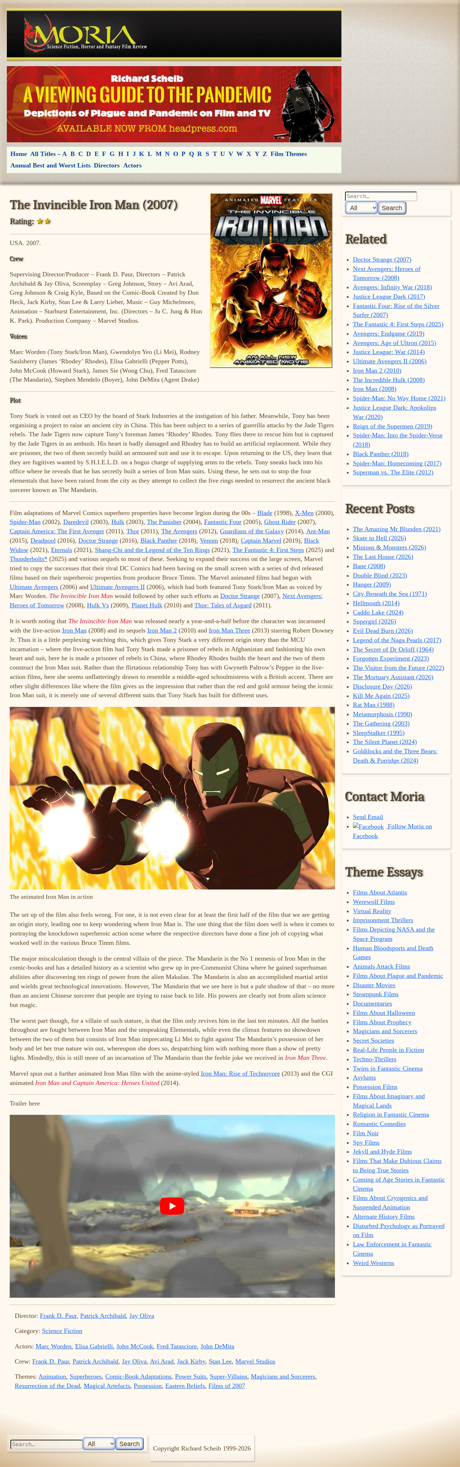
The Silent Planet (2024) (385, 741)
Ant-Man (318, 531)
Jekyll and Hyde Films (382, 1151)
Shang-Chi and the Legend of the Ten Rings (152, 549)
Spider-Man (25, 521)
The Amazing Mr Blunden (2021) (397, 529)
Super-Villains (228, 1376)
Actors (132, 165)
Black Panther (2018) (381, 453)
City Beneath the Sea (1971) (390, 593)
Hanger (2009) (372, 584)
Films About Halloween (384, 1012)
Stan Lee (220, 1361)
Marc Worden (54, 1346)
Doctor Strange (98, 540)
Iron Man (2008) (374, 388)
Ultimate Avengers (34, 586)
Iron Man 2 (162, 630)
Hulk (117, 521)
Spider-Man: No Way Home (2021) (399, 398)
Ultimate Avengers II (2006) (390, 361)
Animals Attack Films (381, 966)
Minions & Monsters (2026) (389, 547)
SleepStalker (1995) (379, 732)
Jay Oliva (141, 1315)
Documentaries (372, 1003)
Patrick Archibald (103, 1315)
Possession (148, 1385)
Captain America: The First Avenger (57, 531)
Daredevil (76, 521)
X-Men (304, 512)
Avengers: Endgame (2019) (388, 333)
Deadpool (43, 540)
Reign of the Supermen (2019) (392, 426)
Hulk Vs (98, 605)
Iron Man (74, 630)
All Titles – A (48, 153)
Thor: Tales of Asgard (223, 605)
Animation (52, 1376)
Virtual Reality (372, 911)
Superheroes (86, 1376)
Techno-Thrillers (374, 1059)
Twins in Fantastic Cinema (388, 1068)
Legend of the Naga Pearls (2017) (397, 640)
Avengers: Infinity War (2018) (392, 287)
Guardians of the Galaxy (252, 531)
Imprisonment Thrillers (383, 920)
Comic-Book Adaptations (138, 1376)
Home (18, 153)
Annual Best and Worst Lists (50, 165)
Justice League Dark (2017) (389, 296)
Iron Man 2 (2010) (377, 370)
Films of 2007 (226, 1385)
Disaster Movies (374, 985)
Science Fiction (62, 1330)
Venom (209, 540)
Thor (132, 531)
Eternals (61, 549)
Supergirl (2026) (374, 621)
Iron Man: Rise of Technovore (240, 1073)
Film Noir (366, 1133)
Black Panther (159, 540)
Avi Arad (162, 1361)
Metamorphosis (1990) (382, 714)
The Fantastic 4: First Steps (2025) (398, 324)
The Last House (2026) (383, 556)
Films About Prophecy (382, 1022)
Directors (107, 165)
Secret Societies (373, 1040)
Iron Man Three (229, 630)
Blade (264, 512)
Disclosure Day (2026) (382, 686)
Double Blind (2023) (380, 575)
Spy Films (366, 1142)
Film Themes (289, 153)
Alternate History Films (384, 1216)
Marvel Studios (255, 1361)
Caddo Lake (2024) (378, 612)
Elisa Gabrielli (94, 1346)
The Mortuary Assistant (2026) (393, 677)
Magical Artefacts (107, 1385)
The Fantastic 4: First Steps (268, 549)
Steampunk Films (376, 994)
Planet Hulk (147, 605)
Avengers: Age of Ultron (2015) (394, 342)
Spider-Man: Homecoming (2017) (397, 463)
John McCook (134, 1346)
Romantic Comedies (379, 1123)
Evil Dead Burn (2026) (383, 630)
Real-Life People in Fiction (388, 1049)
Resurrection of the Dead (47, 1385)
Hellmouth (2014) (376, 603)
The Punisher (164, 521)
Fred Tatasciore (177, 1346)
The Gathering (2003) (381, 723)
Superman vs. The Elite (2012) (393, 472)
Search (392, 208)
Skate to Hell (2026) (379, 538)
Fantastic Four (223, 521)
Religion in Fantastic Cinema (391, 1114)
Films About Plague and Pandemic (398, 975)
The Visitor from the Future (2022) (398, 667)
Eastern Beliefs (185, 1385)
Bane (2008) (369, 566)
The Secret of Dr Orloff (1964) (393, 649)
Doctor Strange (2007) (382, 259)
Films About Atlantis (380, 892)
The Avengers (179, 531)
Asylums (364, 1077)
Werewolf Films (374, 901)
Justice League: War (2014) (389, 351)
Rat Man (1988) (374, 704)
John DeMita (217, 1346)
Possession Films (375, 1086)
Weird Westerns (373, 1262)
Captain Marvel (261, 540)
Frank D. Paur (58, 1315)
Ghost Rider (280, 521)
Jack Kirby (191, 1361)
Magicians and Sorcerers (283, 1376)
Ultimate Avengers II (117, 586)
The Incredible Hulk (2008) (389, 379)
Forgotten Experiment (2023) (391, 658)
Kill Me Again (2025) (381, 695)
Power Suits (190, 1376)
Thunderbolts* (28, 558)
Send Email (368, 816)
